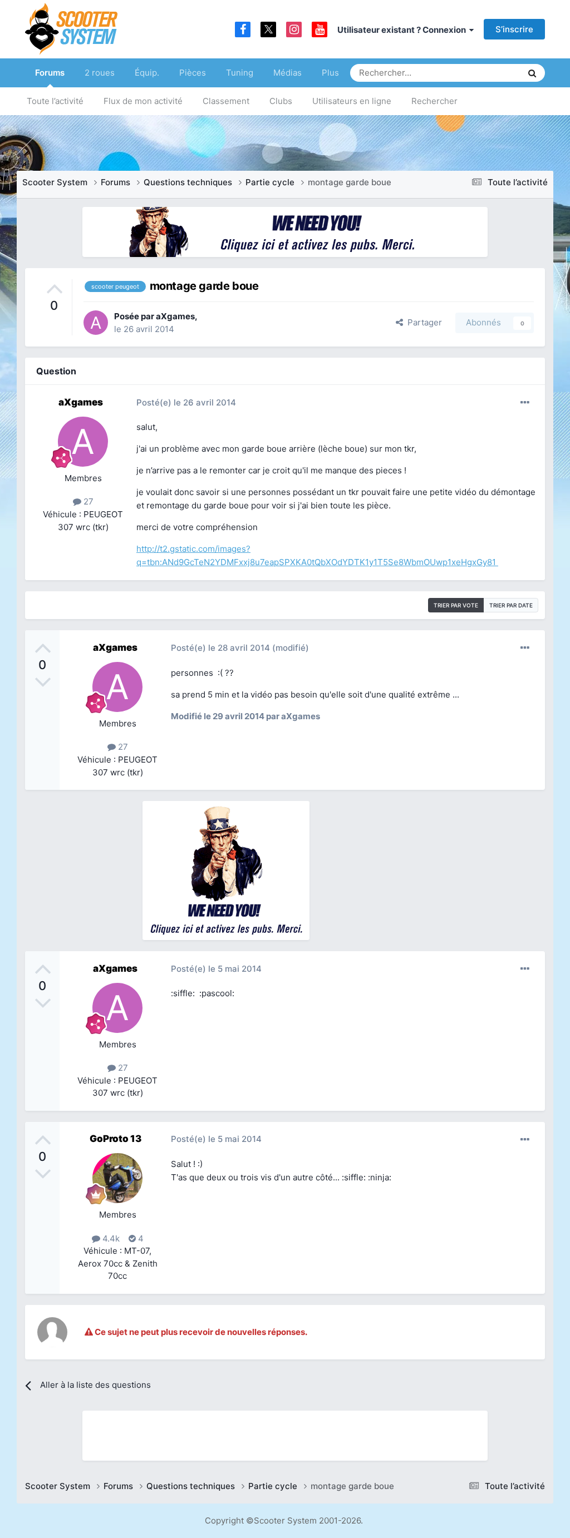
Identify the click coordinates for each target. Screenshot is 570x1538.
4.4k (110, 1238)
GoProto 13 (115, 1138)
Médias (287, 72)
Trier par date (511, 605)
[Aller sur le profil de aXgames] (95, 322)
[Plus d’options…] (525, 402)
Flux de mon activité (143, 101)
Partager (422, 322)
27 (87, 501)
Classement (226, 101)
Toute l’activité (55, 101)
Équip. (147, 72)
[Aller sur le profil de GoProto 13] (117, 1178)
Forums (50, 72)
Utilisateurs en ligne (351, 101)
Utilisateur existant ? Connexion (403, 29)
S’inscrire (514, 29)
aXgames (175, 316)
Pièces (192, 72)
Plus (330, 72)
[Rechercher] (532, 73)
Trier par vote (456, 605)
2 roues (100, 72)
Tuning (239, 72)
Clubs (280, 101)
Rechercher (434, 101)
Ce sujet (491, 72)
